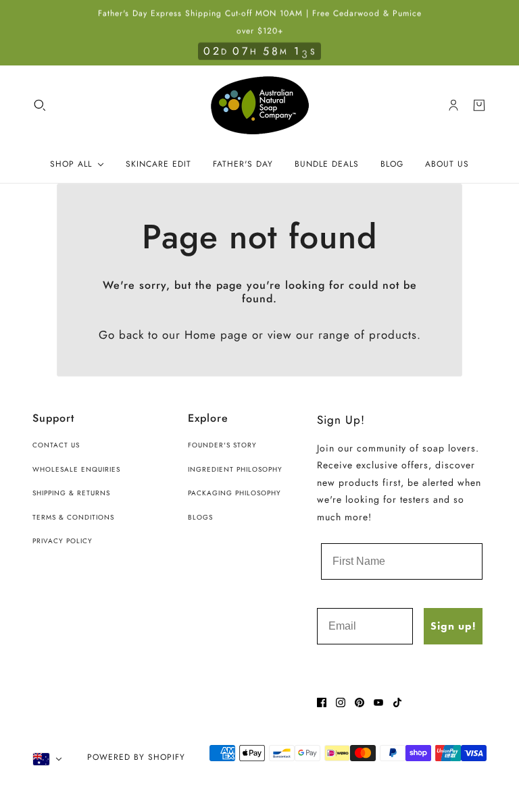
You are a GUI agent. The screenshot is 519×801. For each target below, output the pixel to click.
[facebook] (321, 702)
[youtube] (378, 702)
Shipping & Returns (71, 493)
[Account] (453, 105)
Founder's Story (222, 445)
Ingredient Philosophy (235, 469)
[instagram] (340, 702)
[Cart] (479, 105)
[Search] (39, 105)
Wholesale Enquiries (76, 469)
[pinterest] (359, 702)
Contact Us (56, 445)
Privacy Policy (62, 541)
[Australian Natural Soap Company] (260, 105)
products (393, 335)
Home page (216, 335)
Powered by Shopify (136, 757)
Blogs (200, 517)
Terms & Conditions (73, 517)
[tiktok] (397, 702)
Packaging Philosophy (234, 493)
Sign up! (453, 626)
